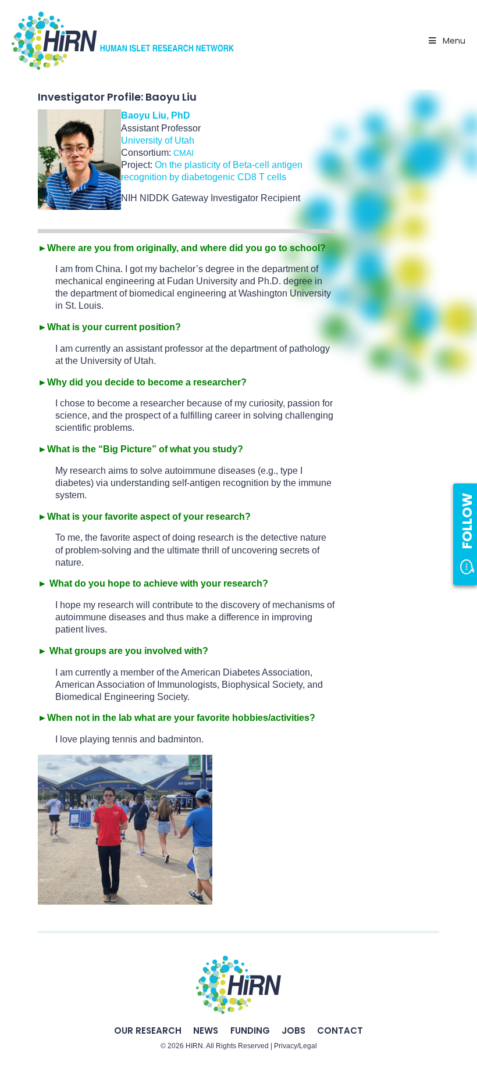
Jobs (293, 1030)
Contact (340, 1030)
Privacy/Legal (295, 1046)
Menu (454, 41)
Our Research (147, 1030)
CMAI (183, 153)
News (205, 1030)
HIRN (194, 1046)
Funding (250, 1030)
